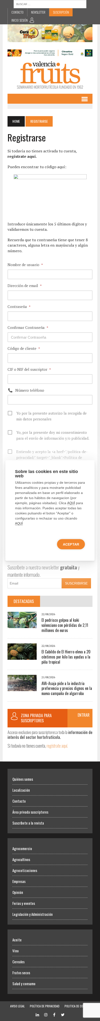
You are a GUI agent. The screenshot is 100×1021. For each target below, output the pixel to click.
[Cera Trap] (50, 38)
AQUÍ (71, 503)
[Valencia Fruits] (50, 75)
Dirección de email (25, 285)
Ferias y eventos (23, 903)
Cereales (18, 961)
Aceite (17, 939)
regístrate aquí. (57, 746)
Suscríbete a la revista (28, 823)
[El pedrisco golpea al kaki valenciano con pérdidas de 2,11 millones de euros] (22, 625)
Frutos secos (21, 972)
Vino (15, 950)
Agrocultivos (21, 859)
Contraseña (19, 306)
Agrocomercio (22, 848)
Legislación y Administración (32, 914)
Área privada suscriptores (30, 812)
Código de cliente (24, 348)
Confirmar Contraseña (28, 327)
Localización (21, 790)
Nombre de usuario (25, 264)
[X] (63, 1014)
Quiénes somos (22, 779)
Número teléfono (29, 390)
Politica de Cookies (77, 1006)
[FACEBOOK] (54, 1014)
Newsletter (38, 12)
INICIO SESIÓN (19, 20)
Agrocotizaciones (24, 870)
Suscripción (61, 12)
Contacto (17, 12)
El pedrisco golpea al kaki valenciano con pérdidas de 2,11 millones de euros (65, 625)
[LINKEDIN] (37, 1014)
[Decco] (50, 53)
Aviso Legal (17, 1006)
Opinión (17, 892)
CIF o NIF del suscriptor (29, 369)
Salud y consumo (23, 983)
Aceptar (71, 544)
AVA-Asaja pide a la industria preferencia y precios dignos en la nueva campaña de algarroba (67, 688)
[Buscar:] (50, 3)
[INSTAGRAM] (46, 1014)
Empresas (18, 881)
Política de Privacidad (44, 1006)
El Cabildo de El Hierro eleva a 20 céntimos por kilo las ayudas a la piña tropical (66, 657)
